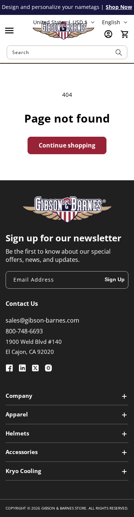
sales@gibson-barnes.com (42, 320)
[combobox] (67, 52)
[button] (9, 30)
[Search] (119, 52)
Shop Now (119, 6)
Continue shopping (67, 145)
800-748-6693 (24, 331)
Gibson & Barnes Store (63, 508)
